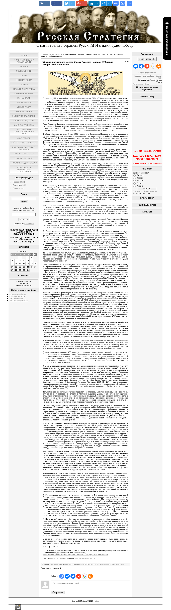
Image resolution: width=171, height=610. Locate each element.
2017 (52, 54)
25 (32, 267)
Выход (158, 76)
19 (35, 264)
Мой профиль (148, 76)
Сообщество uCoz (17, 296)
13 (12, 264)
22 (20, 267)
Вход (147, 84)
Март (58, 54)
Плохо (139, 183)
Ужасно (140, 186)
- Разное (15, 188)
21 (16, 267)
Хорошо (140, 178)
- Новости (16, 182)
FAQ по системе (16, 298)
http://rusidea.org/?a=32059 (86, 558)
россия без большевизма (100, 564)
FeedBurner (29, 224)
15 (20, 264)
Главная (44, 54)
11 (32, 260)
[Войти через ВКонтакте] (67, 576)
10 (28, 260)
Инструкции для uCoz (19, 300)
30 (24, 270)
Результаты (137, 191)
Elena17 (83, 564)
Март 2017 (24, 251)
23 (24, 267)
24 (28, 267)
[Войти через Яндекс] (78, 576)
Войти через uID (147, 59)
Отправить (57, 592)
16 (24, 264)
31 (28, 270)
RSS (159, 78)
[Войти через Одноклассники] (90, 576)
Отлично (140, 175)
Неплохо (140, 181)
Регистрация (138, 84)
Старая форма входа (147, 72)
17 (28, 264)
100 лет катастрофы (117, 564)
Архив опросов (150, 191)
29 (20, 270)
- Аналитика (17, 185)
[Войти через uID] (61, 576)
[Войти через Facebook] (72, 576)
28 (16, 270)
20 (12, 267)
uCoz (97, 601)
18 (32, 264)
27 (12, 270)
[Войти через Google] (84, 576)
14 (16, 264)
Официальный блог (18, 294)
